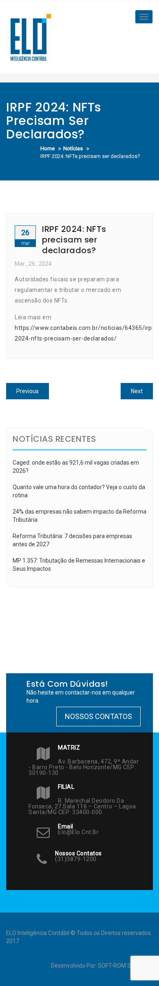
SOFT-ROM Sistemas (125, 965)
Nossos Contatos (98, 716)
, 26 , (33, 263)
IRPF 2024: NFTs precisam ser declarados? (74, 239)
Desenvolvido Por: (74, 965)
